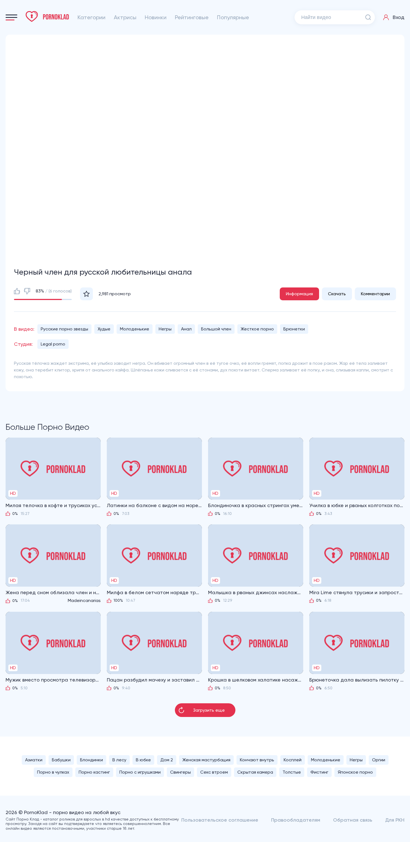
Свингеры (180, 772)
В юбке (143, 759)
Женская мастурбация (206, 759)
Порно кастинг (94, 772)
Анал (186, 329)
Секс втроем (214, 772)
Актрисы (125, 17)
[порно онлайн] (47, 16)
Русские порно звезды (64, 329)
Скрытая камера (255, 772)
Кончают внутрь (257, 759)
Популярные (233, 17)
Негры (165, 329)
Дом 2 (166, 759)
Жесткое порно (257, 329)
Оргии (378, 759)
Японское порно (355, 772)
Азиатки (33, 759)
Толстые (292, 772)
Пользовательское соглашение (219, 820)
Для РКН (394, 820)
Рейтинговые (192, 17)
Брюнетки (294, 329)
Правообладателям (295, 820)
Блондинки (91, 759)
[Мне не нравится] (27, 291)
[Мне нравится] (17, 291)
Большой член (216, 329)
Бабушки (61, 759)
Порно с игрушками (140, 772)
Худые (104, 329)
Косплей (293, 759)
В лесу (119, 759)
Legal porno (53, 344)
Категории (91, 17)
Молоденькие (134, 329)
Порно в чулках (53, 772)
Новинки (156, 17)
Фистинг (319, 772)
